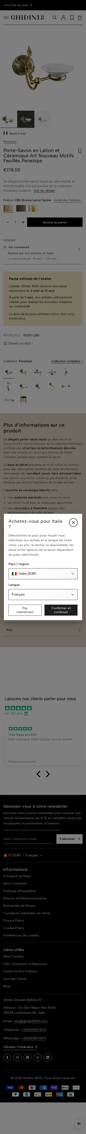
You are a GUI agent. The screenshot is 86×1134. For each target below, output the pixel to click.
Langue (14, 585)
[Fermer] (73, 522)
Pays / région (18, 564)
